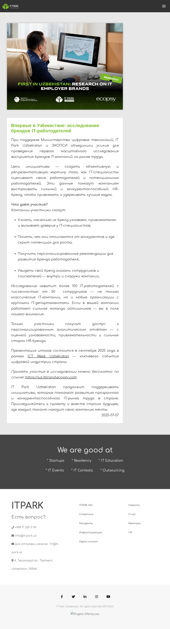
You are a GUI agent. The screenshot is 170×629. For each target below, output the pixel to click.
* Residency (81, 461)
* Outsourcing (112, 470)
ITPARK (27, 506)
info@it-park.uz (26, 535)
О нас (132, 514)
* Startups (55, 461)
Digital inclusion (88, 541)
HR (130, 532)
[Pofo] (10, 6)
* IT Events (55, 470)
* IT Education (111, 461)
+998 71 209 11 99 (25, 527)
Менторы (134, 523)
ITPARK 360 (86, 505)
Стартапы (86, 514)
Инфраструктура (90, 532)
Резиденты (86, 523)
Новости (134, 505)
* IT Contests (82, 470)
